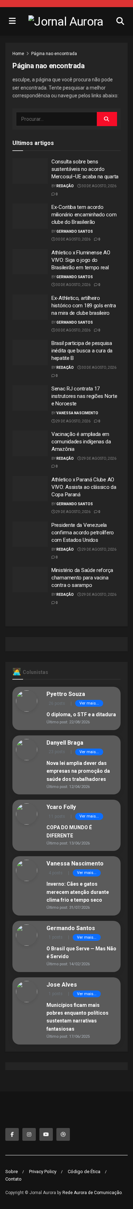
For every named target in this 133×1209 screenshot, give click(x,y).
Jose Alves (61, 984)
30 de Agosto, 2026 (98, 186)
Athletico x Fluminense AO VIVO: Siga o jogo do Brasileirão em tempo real (80, 260)
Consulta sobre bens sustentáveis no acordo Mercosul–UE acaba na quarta (84, 169)
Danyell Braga (64, 742)
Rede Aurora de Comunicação (92, 1192)
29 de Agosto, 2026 (72, 421)
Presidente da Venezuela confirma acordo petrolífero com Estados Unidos (82, 532)
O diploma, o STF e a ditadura (81, 714)
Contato (13, 1179)
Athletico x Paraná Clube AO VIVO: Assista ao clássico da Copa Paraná (83, 487)
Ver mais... (89, 703)
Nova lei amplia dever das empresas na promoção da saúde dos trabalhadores (78, 771)
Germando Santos (74, 231)
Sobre (11, 1171)
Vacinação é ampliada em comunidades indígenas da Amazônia (81, 441)
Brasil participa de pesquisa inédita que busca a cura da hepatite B (81, 350)
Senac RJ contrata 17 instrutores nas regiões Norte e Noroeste (84, 396)
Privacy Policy (42, 1171)
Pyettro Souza (65, 694)
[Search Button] (107, 119)
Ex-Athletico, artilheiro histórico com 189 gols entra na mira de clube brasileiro (83, 305)
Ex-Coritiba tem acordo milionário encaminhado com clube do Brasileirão (83, 214)
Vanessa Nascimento (77, 413)
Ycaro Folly (61, 807)
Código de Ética (84, 1171)
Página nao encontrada (54, 53)
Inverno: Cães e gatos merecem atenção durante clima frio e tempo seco (77, 892)
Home (18, 53)
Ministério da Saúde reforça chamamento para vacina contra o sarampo (82, 577)
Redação (65, 186)
